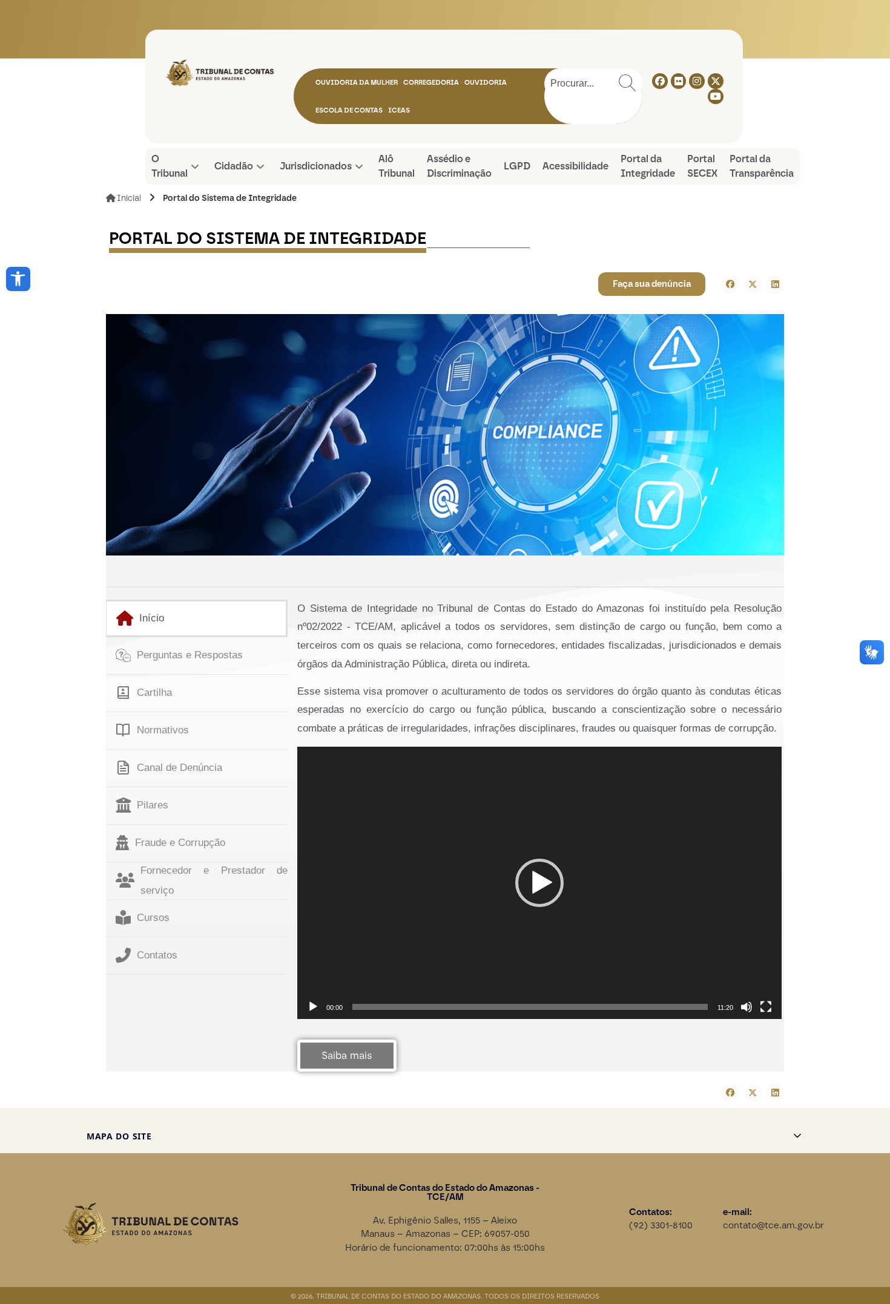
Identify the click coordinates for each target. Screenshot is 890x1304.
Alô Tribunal (396, 166)
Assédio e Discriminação (459, 166)
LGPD (517, 166)
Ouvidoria (485, 82)
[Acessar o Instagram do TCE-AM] (697, 81)
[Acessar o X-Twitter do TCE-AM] (716, 81)
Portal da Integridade (648, 166)
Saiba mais (346, 1055)
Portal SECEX (702, 166)
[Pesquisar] (627, 83)
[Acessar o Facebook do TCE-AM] (660, 81)
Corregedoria (431, 82)
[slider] (530, 1007)
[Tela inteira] (766, 1007)
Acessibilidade (575, 166)
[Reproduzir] (313, 1007)
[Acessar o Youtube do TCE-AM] (716, 97)
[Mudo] (746, 1007)
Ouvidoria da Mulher (356, 82)
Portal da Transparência (762, 166)
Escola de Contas (349, 110)
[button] (18, 279)
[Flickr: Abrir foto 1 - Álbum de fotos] (679, 81)
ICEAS (399, 110)
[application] (539, 883)
